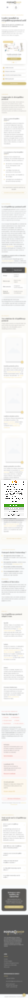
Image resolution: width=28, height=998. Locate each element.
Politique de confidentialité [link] (14, 514)
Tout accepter (14, 505)
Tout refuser (14, 508)
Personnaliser (14, 511)
